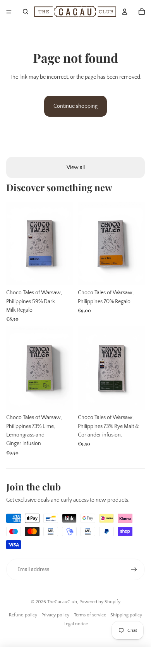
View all (76, 167)
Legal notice (75, 623)
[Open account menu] (124, 11)
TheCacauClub (62, 601)
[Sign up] (134, 569)
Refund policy (23, 615)
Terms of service (90, 615)
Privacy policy (55, 615)
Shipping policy (126, 615)
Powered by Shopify (99, 601)
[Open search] (25, 11)
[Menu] (9, 12)
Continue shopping (75, 106)
